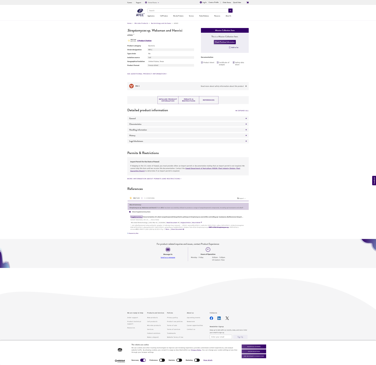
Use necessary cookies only (254, 356)
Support (138, 2)
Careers (129, 2)
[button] (230, 11)
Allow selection (254, 351)
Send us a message (168, 257)
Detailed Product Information (168, 100)
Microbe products (154, 325)
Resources (217, 16)
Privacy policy (172, 317)
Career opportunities (195, 325)
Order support (132, 317)
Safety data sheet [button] (239, 63)
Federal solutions (153, 333)
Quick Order (237, 2)
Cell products (152, 321)
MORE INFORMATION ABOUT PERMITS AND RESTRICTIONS (153, 179)
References (209, 100)
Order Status (227, 2)
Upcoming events (193, 317)
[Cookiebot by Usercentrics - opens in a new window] (120, 361)
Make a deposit (153, 337)
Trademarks (171, 333)
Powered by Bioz (133, 233)
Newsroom (191, 321)
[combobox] (188, 11)
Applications (151, 16)
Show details (207, 360)
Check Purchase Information (225, 42)
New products (152, 317)
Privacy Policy (196, 350)
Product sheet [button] (208, 62)
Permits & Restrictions (188, 100)
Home (129, 23)
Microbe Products (178, 16)
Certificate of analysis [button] (224, 63)
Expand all (243, 111)
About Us (228, 16)
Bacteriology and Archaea (161, 23)
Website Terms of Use (175, 337)
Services (191, 16)
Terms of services (173, 329)
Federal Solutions (204, 16)
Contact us (191, 329)
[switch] (162, 360)
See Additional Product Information (146, 74)
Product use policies (175, 321)
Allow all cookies (253, 346)
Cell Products (164, 16)
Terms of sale (172, 325)
